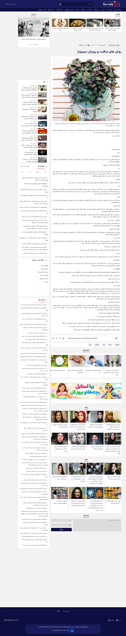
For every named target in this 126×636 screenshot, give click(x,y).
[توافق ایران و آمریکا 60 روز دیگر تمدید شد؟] (33, 27)
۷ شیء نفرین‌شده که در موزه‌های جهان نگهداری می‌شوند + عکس (31, 153)
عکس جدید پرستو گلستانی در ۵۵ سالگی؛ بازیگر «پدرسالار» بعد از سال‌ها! (113, 427)
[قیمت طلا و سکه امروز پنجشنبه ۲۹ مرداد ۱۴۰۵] (77, 23)
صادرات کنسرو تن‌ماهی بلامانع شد (38, 456)
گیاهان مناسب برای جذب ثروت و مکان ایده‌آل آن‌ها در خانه (110, 372)
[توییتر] (53, 338)
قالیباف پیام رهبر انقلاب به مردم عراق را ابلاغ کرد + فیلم (33, 324)
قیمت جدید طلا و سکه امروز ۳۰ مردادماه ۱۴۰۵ (112, 502)
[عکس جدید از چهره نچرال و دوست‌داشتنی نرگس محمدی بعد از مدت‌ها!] (77, 417)
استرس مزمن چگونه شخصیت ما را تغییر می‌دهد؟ (34, 388)
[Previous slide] (20, 27)
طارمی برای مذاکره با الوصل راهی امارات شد (36, 365)
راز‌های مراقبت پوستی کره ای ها (93, 371)
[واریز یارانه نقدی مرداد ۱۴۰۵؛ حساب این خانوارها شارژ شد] (42, 131)
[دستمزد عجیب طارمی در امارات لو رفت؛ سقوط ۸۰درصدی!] (42, 145)
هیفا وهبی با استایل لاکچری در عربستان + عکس (59, 478)
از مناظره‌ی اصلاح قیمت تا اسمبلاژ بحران (36, 374)
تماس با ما (12, 4)
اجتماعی (89, 10)
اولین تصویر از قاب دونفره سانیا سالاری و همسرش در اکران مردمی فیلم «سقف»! (78, 503)
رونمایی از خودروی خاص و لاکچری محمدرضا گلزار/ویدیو (33, 489)
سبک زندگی (59, 10)
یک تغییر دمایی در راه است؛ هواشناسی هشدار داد (30, 161)
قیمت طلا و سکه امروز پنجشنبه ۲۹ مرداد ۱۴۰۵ (77, 29)
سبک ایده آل (44, 269)
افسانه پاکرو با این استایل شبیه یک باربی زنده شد (113, 478)
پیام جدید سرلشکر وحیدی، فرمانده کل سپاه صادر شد (33, 305)
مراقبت (117, 345)
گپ (120, 620)
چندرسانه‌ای (51, 10)
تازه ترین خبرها (44, 279)
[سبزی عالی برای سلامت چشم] (59, 361)
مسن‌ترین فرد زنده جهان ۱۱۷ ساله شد (29, 110)
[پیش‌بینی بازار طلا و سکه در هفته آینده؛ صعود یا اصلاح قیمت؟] (42, 102)
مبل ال (46, 282)
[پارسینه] (110, 4)
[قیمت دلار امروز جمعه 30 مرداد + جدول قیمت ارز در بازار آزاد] (77, 469)
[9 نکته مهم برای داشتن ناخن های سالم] (77, 361)
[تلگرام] (57, 338)
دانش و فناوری (69, 10)
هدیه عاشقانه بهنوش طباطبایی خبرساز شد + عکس (34, 336)
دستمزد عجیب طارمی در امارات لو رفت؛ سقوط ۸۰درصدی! (29, 146)
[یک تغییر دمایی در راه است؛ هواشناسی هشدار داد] (42, 160)
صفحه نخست (117, 10)
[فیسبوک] (60, 338)
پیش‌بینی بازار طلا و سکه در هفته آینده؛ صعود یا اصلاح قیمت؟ (30, 103)
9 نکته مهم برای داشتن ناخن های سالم (75, 371)
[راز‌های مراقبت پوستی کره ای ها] (95, 361)
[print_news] (63, 338)
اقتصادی (109, 10)
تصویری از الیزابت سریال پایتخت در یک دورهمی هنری (60, 449)
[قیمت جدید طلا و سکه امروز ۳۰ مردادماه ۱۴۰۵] (112, 493)
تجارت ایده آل (44, 275)
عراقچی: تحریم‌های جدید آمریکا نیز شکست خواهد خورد (32, 357)
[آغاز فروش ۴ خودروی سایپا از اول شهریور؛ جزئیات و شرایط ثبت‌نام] (42, 95)
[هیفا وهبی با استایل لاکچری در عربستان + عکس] (59, 469)
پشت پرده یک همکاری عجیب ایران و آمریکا (34, 217)
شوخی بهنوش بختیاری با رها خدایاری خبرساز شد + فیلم (33, 402)
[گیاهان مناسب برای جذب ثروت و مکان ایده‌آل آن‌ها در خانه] (112, 361)
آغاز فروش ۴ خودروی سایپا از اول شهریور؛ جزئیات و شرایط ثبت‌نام (29, 96)
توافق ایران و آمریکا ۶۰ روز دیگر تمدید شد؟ (33, 39)
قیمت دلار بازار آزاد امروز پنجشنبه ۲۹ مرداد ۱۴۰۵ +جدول (95, 29)
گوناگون (118, 15)
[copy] (116, 338)
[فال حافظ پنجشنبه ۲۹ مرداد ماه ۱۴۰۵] (60, 23)
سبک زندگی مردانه (43, 272)
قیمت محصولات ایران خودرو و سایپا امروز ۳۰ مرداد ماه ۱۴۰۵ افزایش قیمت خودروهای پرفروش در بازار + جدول (95, 505)
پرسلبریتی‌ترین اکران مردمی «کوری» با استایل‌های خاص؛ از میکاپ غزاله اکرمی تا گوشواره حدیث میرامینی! (95, 480)
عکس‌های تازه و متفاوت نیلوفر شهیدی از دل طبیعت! (95, 426)
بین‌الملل (96, 10)
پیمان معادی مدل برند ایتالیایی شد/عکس (97, 448)
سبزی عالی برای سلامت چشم (57, 370)
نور (104, 345)
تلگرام (112, 620)
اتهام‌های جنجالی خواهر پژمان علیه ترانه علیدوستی (78, 448)
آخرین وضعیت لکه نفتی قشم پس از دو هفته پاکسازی (29, 118)
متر (90, 345)
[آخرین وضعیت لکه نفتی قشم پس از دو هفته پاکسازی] (42, 117)
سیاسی (103, 10)
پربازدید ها (41, 166)
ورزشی (77, 10)
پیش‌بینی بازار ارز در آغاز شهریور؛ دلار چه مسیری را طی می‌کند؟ (29, 125)
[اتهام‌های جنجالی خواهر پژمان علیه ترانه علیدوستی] (77, 439)
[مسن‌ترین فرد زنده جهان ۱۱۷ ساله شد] (42, 110)
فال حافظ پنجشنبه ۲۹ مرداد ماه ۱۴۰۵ (60, 29)
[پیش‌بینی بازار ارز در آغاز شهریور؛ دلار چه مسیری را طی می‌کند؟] (42, 124)
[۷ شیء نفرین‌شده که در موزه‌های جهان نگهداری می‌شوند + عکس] (42, 153)
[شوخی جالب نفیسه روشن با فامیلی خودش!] (59, 417)
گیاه (110, 345)
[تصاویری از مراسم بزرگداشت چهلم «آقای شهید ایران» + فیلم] (42, 88)
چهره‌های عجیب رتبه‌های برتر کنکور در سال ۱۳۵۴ (34, 414)
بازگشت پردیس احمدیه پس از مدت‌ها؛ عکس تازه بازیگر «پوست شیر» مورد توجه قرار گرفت (112, 450)
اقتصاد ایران (44, 266)
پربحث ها (23, 166)
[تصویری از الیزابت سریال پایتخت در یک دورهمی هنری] (59, 439)
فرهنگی (83, 10)
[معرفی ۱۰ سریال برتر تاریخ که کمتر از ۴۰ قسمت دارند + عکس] (42, 138)
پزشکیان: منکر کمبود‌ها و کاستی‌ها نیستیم (36, 468)
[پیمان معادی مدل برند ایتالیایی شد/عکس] (95, 439)
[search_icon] (60, 4)
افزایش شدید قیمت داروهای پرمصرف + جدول (112, 29)
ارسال (61, 529)
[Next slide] (46, 27)
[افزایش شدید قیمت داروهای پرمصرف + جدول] (112, 23)
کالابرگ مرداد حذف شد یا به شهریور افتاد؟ (36, 508)
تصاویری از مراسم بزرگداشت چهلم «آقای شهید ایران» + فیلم (29, 89)
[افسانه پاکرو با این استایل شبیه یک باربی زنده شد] (112, 469)
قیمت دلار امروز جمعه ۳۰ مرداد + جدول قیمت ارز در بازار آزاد (78, 479)
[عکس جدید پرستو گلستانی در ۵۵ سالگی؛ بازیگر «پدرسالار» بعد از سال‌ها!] (112, 417)
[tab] (37, 44)
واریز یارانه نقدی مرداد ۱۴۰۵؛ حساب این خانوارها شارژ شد (29, 132)
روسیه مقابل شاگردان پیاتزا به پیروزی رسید (35, 339)
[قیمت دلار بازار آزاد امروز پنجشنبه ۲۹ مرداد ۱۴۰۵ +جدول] (95, 23)
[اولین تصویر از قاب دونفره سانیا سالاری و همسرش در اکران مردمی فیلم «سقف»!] (77, 493)
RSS (8, 4)
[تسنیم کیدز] (86, 391)
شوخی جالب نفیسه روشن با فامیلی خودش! (59, 426)
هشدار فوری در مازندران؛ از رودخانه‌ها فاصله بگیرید (34, 537)
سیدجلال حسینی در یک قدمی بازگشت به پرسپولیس (33, 405)
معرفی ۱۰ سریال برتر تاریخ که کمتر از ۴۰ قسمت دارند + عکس (29, 139)
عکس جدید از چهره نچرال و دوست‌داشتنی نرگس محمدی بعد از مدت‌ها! (77, 427)
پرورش (97, 345)
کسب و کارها (42, 10)
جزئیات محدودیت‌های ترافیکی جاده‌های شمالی (34, 480)
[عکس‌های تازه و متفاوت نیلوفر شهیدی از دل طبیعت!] (95, 417)
